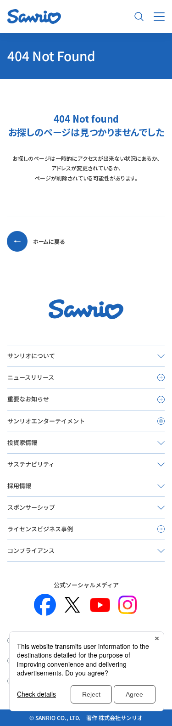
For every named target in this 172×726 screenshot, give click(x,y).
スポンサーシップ (31, 507)
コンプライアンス (31, 550)
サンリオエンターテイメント (46, 420)
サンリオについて (31, 355)
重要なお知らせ (28, 398)
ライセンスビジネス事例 (40, 528)
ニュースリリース (30, 377)
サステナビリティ (31, 464)
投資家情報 (22, 442)
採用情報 (19, 485)
